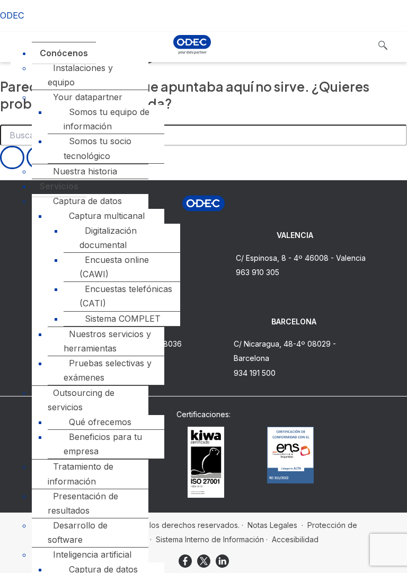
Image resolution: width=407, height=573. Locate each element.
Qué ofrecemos (100, 422)
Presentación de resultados (83, 503)
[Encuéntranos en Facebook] (185, 561)
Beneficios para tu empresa (103, 443)
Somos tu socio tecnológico (97, 148)
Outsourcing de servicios (81, 399)
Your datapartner (87, 97)
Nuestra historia (85, 171)
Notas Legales (272, 525)
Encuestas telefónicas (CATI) (125, 296)
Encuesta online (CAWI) (114, 266)
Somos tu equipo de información (106, 119)
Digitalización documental (108, 237)
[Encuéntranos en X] (203, 561)
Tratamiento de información (80, 473)
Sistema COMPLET (123, 318)
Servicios (59, 186)
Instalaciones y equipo (80, 75)
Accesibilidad (295, 539)
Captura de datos (87, 201)
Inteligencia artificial (92, 554)
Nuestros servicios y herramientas (107, 341)
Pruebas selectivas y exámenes (108, 370)
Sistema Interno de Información (210, 539)
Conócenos (64, 53)
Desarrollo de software (78, 532)
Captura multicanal (107, 215)
